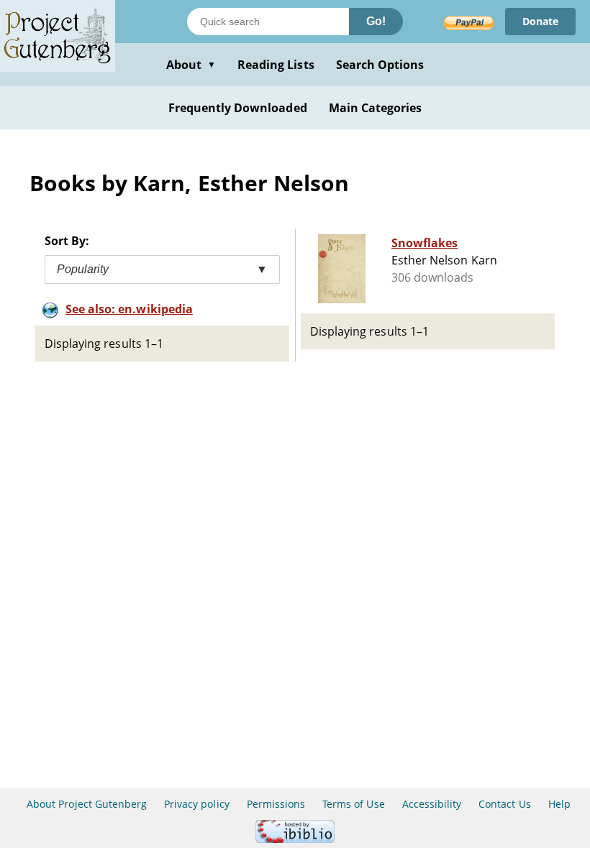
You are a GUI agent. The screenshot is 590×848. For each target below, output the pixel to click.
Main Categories (375, 108)
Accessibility (432, 804)
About (191, 65)
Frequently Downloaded (237, 108)
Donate (540, 21)
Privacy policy (197, 804)
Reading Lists (275, 65)
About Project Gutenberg (87, 804)
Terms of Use (353, 804)
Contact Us (504, 804)
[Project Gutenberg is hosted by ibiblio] (295, 839)
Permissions (276, 804)
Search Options (380, 65)
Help (559, 804)
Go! (376, 21)
